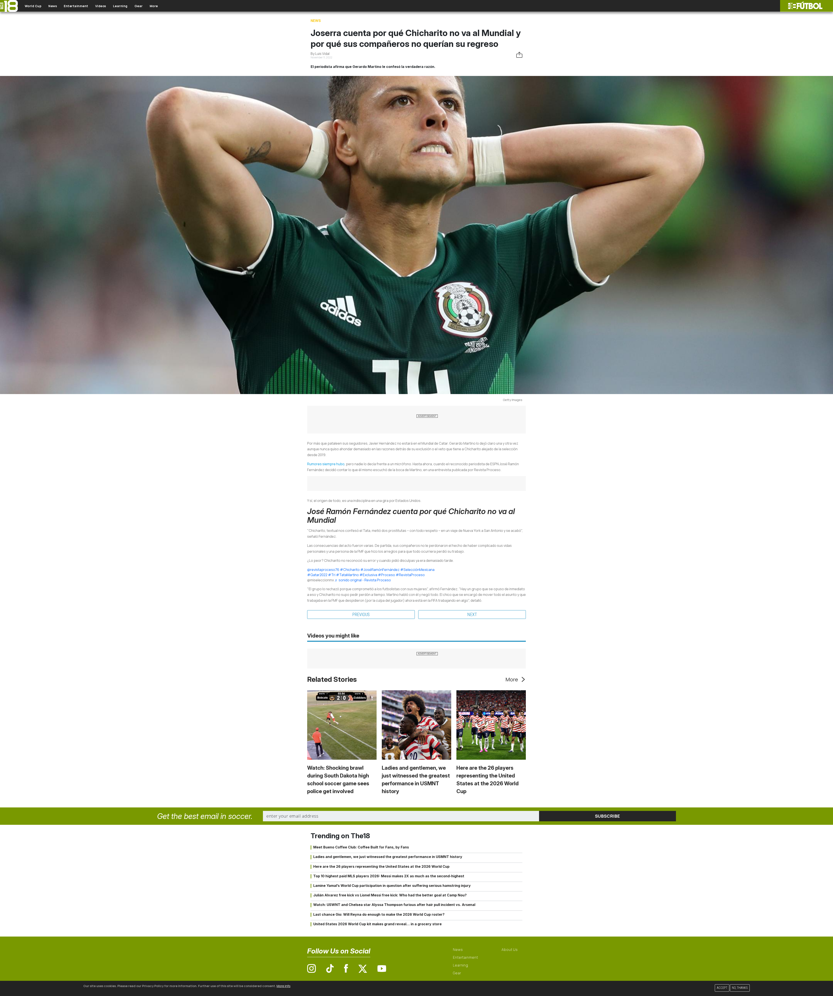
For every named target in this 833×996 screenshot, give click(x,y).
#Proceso (386, 574)
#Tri (331, 574)
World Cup (33, 6)
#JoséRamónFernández (380, 569)
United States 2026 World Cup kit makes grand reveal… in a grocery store (377, 924)
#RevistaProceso (410, 574)
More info (283, 986)
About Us (510, 949)
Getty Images (512, 400)
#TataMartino (347, 574)
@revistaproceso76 (323, 569)
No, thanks (740, 988)
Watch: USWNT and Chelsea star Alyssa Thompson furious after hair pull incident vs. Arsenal (394, 904)
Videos (100, 6)
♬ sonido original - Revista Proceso (363, 580)
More (154, 6)
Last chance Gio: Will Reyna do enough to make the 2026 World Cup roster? (378, 914)
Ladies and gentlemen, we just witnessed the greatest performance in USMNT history (387, 857)
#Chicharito (350, 569)
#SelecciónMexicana (417, 569)
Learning (120, 6)
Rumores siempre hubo (325, 464)
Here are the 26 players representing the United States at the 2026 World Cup (381, 866)
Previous (361, 614)
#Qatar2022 (317, 574)
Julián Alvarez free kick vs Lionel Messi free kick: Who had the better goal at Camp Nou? (390, 895)
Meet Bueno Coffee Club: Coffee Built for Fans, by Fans (361, 847)
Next (472, 614)
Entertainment (76, 6)
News (52, 6)
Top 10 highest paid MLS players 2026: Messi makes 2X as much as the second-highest (388, 876)
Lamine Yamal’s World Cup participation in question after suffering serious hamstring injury (392, 885)
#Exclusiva (368, 574)
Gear (138, 6)
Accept (722, 988)
